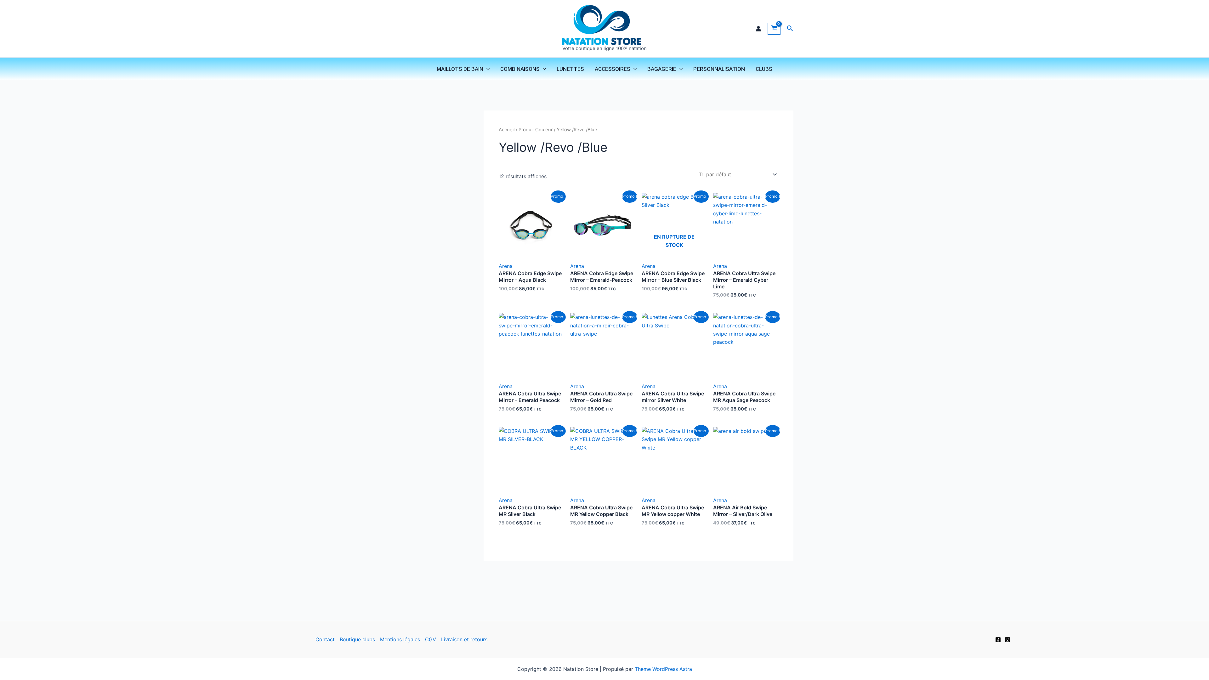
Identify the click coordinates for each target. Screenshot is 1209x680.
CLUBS (764, 69)
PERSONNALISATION (719, 69)
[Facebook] (998, 640)
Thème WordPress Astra (663, 669)
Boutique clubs (357, 639)
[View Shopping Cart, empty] (774, 29)
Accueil (506, 130)
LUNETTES (570, 69)
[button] (790, 28)
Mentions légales (400, 639)
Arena (506, 266)
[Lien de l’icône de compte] (758, 28)
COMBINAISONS (520, 69)
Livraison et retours (464, 639)
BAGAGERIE (661, 69)
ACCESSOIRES (612, 69)
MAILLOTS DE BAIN (460, 69)
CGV (430, 639)
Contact (325, 639)
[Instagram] (1007, 640)
